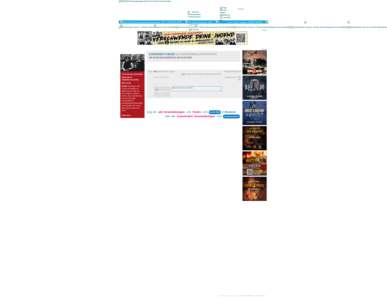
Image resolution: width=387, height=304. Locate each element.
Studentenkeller (232, 72)
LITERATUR (339, 22)
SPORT (378, 22)
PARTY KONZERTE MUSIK (171, 22)
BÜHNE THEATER (254, 22)
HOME (168, 18)
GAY (148, 25)
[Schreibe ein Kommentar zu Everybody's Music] (201, 74)
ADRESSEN (209, 18)
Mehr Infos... (127, 115)
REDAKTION (242, 296)
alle (171, 112)
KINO (209, 22)
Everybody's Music (183, 54)
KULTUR (297, 22)
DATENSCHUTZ (260, 296)
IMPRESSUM (251, 296)
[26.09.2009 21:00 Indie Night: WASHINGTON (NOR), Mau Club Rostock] (132, 71)
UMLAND (231, 25)
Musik (154, 68)
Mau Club (126, 83)
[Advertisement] (254, 247)
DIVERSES (187, 25)
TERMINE (194, 18)
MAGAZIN (181, 18)
